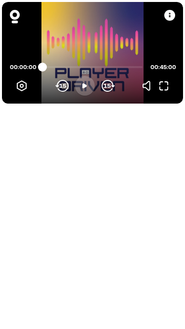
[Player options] (22, 85)
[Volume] (149, 86)
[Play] (85, 86)
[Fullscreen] (163, 86)
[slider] (42, 67)
